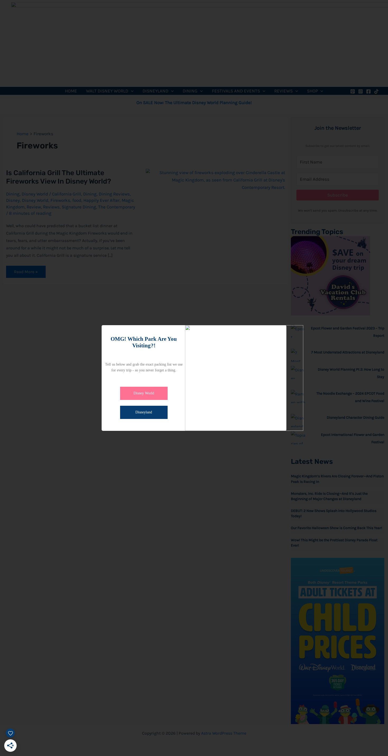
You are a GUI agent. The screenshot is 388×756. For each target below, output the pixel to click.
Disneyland (143, 412)
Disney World (144, 393)
